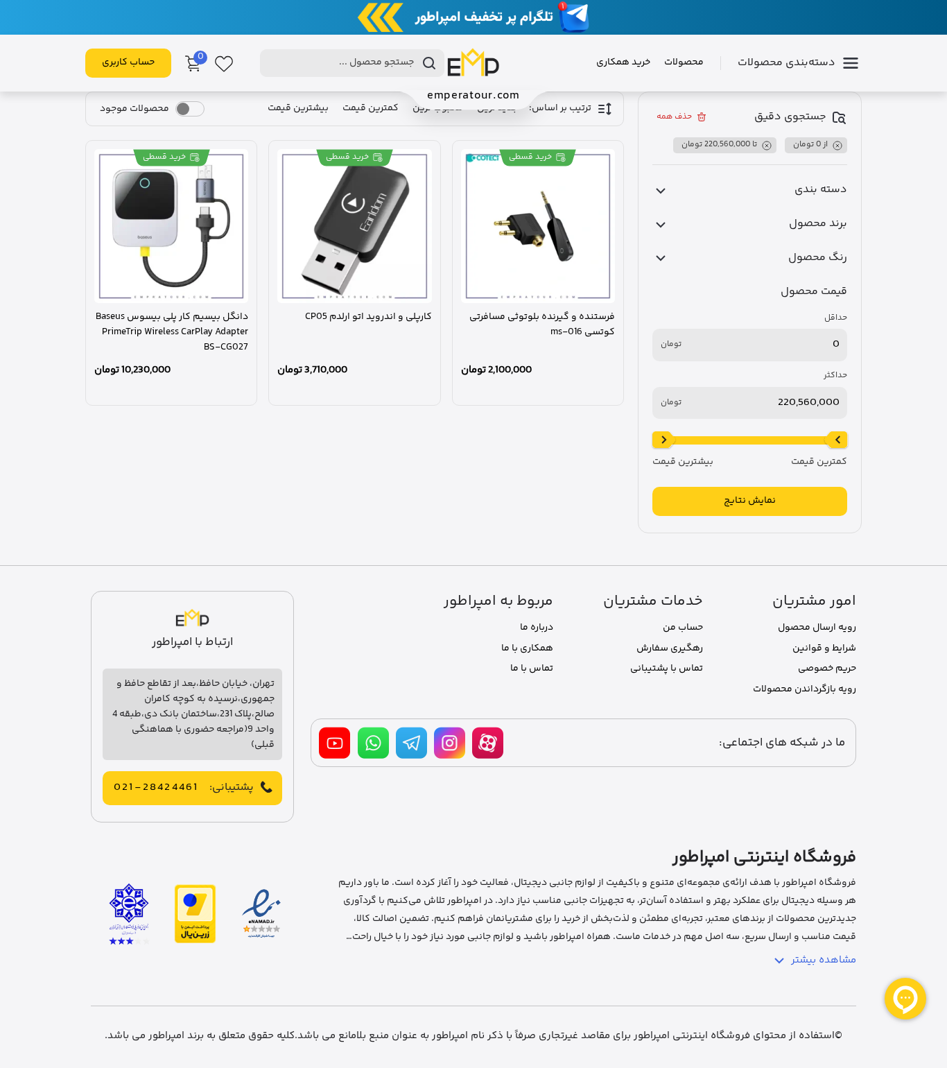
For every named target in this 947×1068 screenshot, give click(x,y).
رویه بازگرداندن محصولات (804, 689)
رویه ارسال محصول (817, 627)
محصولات (684, 62)
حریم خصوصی (827, 668)
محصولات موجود (134, 109)
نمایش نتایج (750, 500)
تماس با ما (531, 668)
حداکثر (835, 376)
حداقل (835, 318)
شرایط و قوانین (824, 648)
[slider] (836, 440)
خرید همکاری (623, 62)
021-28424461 (156, 788)
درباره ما (536, 627)
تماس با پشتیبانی (666, 668)
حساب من (683, 627)
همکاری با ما (527, 648)
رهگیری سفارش (669, 648)
